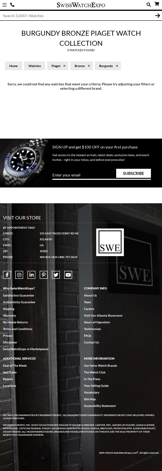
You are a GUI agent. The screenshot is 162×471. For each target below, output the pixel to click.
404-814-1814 (13, 5)
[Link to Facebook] (7, 275)
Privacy (8, 335)
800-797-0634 (68, 257)
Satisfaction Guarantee (18, 295)
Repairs (8, 379)
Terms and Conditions (17, 329)
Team (87, 302)
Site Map (90, 399)
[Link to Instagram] (19, 275)
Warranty (9, 315)
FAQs (87, 335)
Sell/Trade (10, 372)
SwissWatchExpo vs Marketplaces (25, 349)
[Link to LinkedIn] (31, 275)
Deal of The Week (15, 365)
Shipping (8, 309)
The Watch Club (94, 372)
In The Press (92, 379)
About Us (90, 295)
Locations (9, 385)
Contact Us (91, 342)
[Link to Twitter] (56, 275)
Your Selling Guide (96, 385)
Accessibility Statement (100, 406)
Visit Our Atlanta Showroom (103, 315)
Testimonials (92, 329)
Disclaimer (10, 342)
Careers (89, 309)
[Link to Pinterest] (44, 275)
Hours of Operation (97, 322)
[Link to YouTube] (68, 275)
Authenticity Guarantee (19, 302)
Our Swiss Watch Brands (100, 365)
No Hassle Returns (15, 322)
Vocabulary (91, 392)
